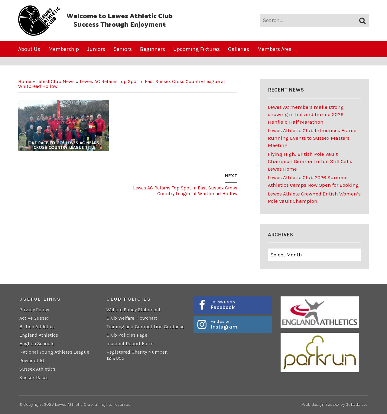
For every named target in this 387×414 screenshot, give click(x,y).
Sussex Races (34, 377)
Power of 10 (31, 360)
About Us (29, 49)
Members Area (274, 49)
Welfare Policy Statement (133, 309)
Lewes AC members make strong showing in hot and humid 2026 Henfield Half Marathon (306, 114)
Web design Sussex (320, 404)
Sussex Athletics (37, 369)
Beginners (152, 49)
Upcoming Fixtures (196, 49)
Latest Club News (55, 81)
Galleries (238, 49)
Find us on (223, 324)
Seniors (122, 49)
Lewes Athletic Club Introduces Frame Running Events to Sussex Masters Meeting (312, 137)
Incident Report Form (130, 343)
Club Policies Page (126, 335)
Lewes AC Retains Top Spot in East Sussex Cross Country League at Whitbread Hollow (121, 83)
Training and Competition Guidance (145, 326)
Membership (63, 49)
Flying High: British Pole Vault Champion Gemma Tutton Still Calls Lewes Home (310, 161)
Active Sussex (34, 318)
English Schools (36, 343)
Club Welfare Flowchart (131, 318)
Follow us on (222, 304)
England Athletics (38, 335)
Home (24, 81)
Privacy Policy (34, 309)
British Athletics (37, 326)
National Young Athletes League (54, 352)
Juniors (96, 49)
